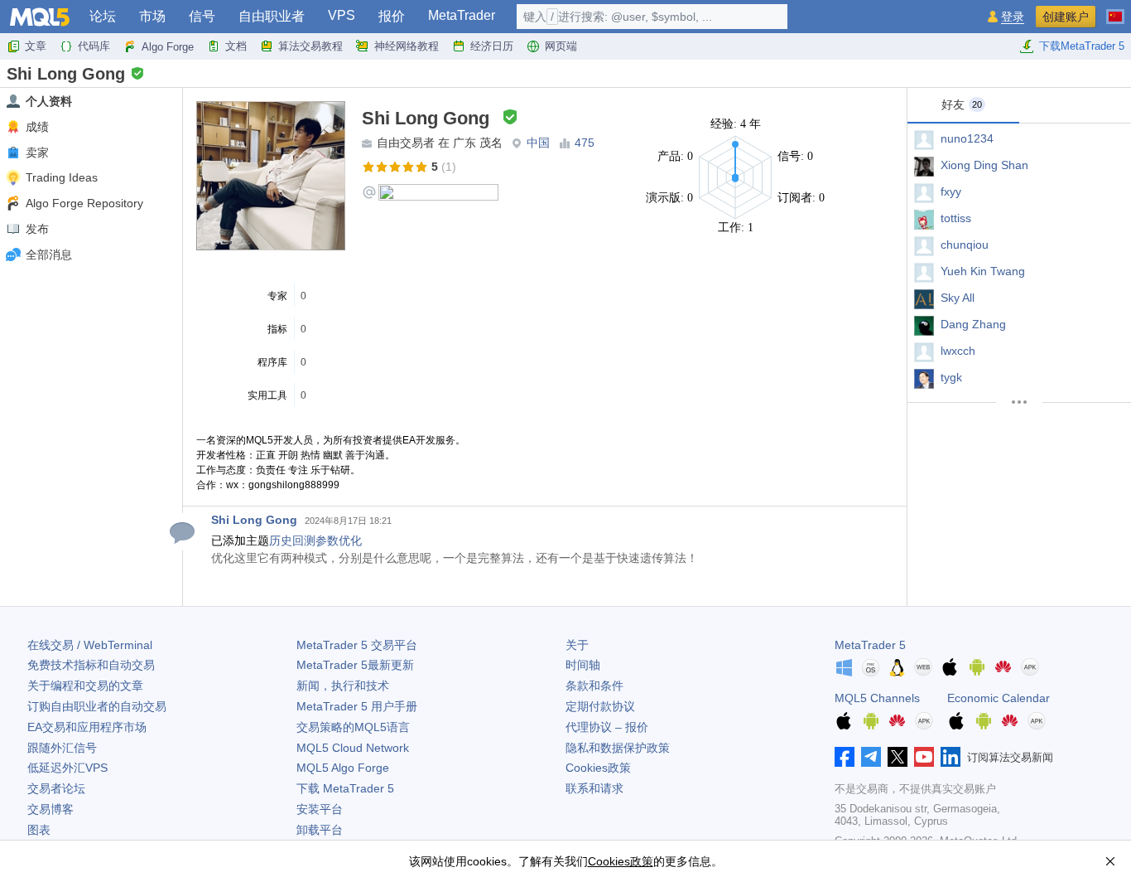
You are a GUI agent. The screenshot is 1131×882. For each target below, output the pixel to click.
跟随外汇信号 (62, 747)
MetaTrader (461, 15)
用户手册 (356, 706)
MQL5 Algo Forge (342, 767)
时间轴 (583, 664)
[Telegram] (871, 757)
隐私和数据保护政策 (618, 747)
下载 (345, 788)
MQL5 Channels (877, 698)
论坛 (102, 16)
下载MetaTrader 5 (1081, 46)
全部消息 (49, 254)
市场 (152, 16)
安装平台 (319, 809)
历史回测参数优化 (315, 540)
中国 (538, 142)
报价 (391, 16)
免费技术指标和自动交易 (91, 664)
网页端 (561, 46)
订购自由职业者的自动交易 (96, 706)
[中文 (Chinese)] (1115, 10)
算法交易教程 (310, 46)
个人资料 (49, 101)
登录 (1012, 17)
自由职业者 (271, 16)
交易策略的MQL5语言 (353, 727)
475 (584, 142)
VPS (341, 15)
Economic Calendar (998, 698)
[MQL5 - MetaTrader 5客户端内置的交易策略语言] (40, 17)
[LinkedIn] (950, 757)
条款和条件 (594, 685)
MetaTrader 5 (870, 645)
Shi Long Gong (254, 519)
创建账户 (1065, 16)
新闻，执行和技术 (342, 685)
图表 (39, 829)
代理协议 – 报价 (607, 727)
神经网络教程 (406, 46)
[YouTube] (924, 757)
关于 (577, 645)
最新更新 (355, 664)
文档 (236, 46)
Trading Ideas (62, 177)
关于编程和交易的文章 (85, 685)
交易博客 (50, 809)
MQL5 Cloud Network (352, 747)
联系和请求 (594, 788)
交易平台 (356, 645)
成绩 (37, 126)
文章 (35, 46)
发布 (37, 228)
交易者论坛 (56, 788)
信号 (202, 16)
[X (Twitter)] (897, 757)
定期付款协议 (600, 706)
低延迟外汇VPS (67, 767)
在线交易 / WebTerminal (89, 645)
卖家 (37, 152)
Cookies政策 (598, 767)
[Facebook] (844, 757)
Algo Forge (168, 47)
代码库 (94, 46)
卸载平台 (319, 829)
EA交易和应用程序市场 (87, 727)
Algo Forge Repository (84, 203)
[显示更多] (1019, 402)
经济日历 (491, 46)
